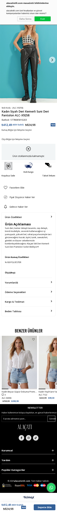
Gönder (52, 418)
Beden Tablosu (13, 311)
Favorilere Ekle (33, 339)
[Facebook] (21, 438)
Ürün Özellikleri (13, 217)
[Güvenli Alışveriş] (28, 485)
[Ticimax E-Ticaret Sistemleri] (28, 497)
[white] (24, 427)
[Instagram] (28, 438)
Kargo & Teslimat (14, 301)
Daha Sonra (25, 19)
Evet (42, 19)
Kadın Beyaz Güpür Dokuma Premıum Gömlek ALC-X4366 (19, 391)
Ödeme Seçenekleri (15, 292)
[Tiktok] (35, 438)
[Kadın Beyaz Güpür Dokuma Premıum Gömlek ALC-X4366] (19, 362)
